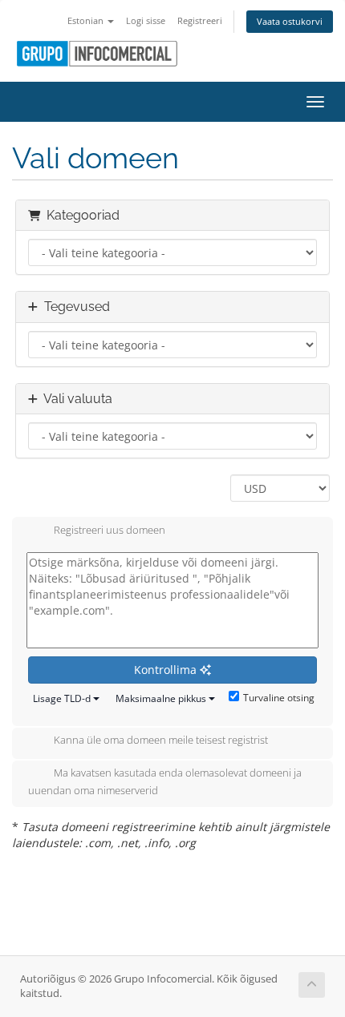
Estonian (86, 20)
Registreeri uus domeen (109, 530)
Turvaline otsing (279, 697)
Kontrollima (167, 669)
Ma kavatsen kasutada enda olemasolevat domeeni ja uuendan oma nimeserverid (165, 782)
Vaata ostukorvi (290, 21)
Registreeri (199, 20)
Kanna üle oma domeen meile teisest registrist (161, 740)
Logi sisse (145, 20)
